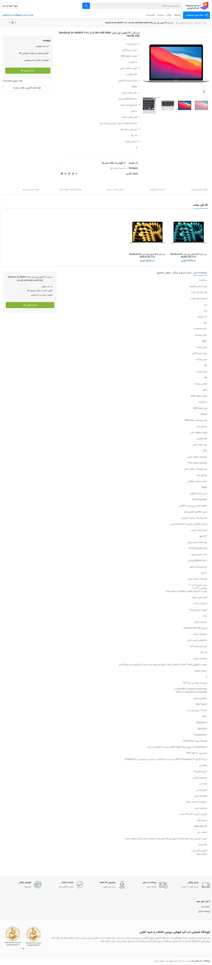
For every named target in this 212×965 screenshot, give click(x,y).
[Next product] (9, 22)
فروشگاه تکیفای (204, 911)
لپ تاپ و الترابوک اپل (183, 22)
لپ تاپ (197, 22)
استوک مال (205, 906)
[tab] (200, 273)
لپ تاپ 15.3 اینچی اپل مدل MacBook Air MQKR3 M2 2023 (188, 256)
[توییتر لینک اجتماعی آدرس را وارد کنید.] (73, 173)
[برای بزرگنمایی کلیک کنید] (204, 91)
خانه (204, 22)
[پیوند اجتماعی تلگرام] (62, 173)
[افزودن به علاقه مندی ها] (171, 224)
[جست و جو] (86, 6)
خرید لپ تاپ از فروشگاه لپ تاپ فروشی (17, 15)
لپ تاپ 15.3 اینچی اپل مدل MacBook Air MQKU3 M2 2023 (147, 256)
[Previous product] (15, 22)
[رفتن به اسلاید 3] (25, 948)
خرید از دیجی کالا (27, 70)
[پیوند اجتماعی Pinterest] (69, 173)
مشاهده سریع (171, 218)
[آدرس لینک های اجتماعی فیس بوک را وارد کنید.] (76, 173)
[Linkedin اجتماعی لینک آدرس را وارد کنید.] (65, 173)
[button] (5, 936)
